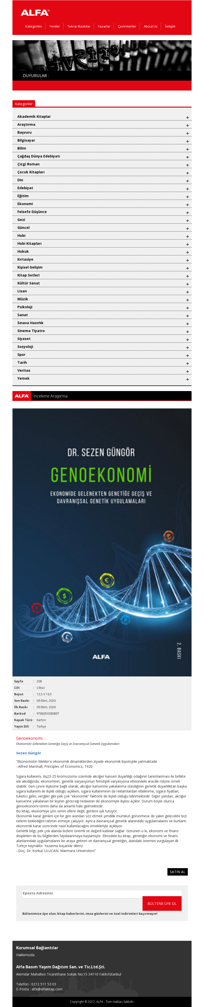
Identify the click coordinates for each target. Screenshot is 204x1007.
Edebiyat (25, 187)
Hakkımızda (25, 954)
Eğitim (23, 195)
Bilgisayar (26, 140)
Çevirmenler (127, 26)
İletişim (170, 26)
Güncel (23, 227)
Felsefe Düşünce (32, 211)
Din (20, 180)
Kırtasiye (25, 259)
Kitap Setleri (28, 275)
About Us (150, 26)
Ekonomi (25, 203)
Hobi (21, 235)
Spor (21, 354)
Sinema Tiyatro (31, 330)
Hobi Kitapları (29, 243)
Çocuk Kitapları (31, 172)
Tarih (22, 362)
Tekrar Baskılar (78, 26)
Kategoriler (33, 26)
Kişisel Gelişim (30, 267)
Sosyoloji (25, 346)
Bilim (21, 148)
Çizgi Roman (28, 164)
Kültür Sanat (28, 283)
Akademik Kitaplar (34, 116)
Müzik (22, 299)
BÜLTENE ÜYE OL (162, 903)
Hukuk (23, 251)
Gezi (21, 219)
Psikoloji (24, 307)
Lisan (22, 291)
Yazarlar (104, 26)
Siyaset (24, 338)
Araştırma (26, 124)
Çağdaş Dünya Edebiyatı (38, 156)
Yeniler (55, 26)
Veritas (23, 370)
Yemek (23, 378)
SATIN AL (177, 871)
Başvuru (24, 132)
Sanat (22, 314)
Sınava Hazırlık (30, 322)
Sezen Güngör (28, 753)
